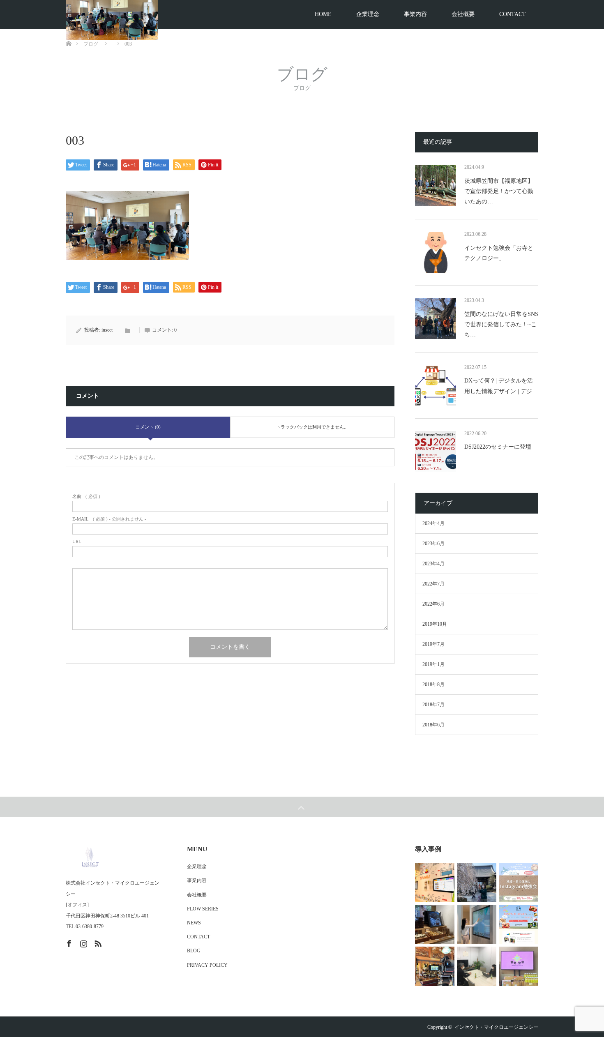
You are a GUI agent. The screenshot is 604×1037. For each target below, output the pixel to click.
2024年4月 (433, 523)
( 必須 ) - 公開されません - (109, 519)
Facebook (68, 942)
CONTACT (512, 14)
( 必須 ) (86, 496)
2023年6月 (433, 543)
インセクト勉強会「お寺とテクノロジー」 (498, 253)
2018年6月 (433, 725)
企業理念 (367, 14)
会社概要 (463, 14)
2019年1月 (433, 664)
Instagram (82, 942)
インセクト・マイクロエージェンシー (496, 1027)
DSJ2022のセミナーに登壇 (497, 447)
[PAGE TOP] (302, 807)
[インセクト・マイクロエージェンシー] (114, 857)
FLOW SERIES (203, 909)
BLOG (194, 951)
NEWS (194, 923)
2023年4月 (433, 564)
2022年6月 (433, 604)
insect (107, 330)
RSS (97, 942)
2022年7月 (433, 584)
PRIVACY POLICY (207, 965)
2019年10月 (434, 624)
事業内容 (415, 14)
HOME (323, 14)
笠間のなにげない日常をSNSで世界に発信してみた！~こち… (501, 324)
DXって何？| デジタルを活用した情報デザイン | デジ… (501, 386)
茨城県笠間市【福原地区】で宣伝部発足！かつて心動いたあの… (498, 191)
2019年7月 (433, 644)
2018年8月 (433, 684)
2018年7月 (433, 704)
